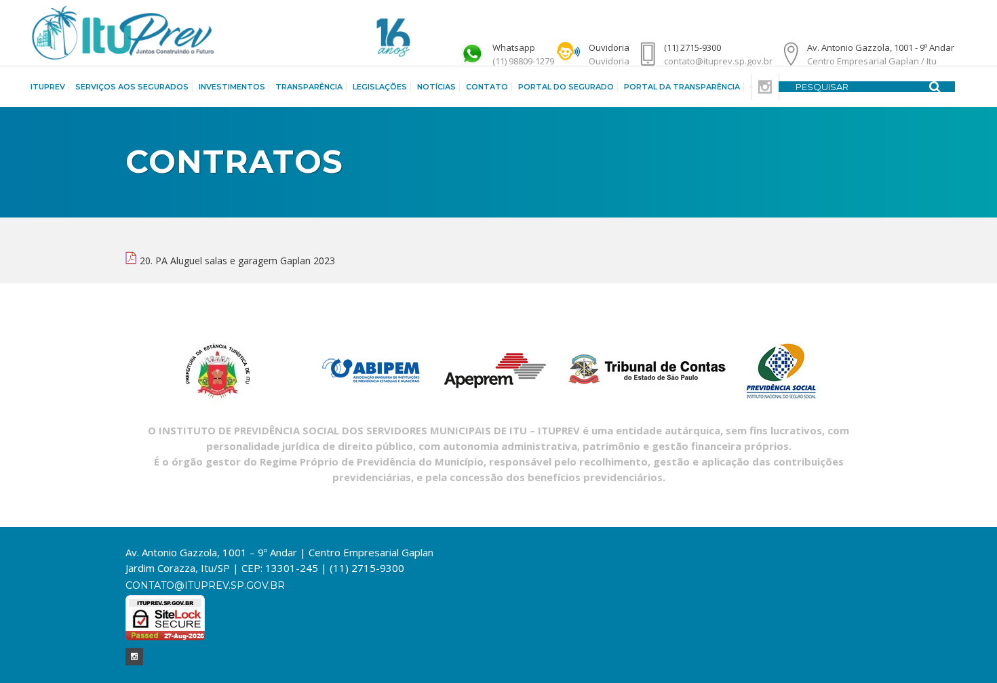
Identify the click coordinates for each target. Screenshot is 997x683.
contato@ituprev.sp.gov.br (205, 585)
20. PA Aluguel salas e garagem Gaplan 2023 (237, 260)
